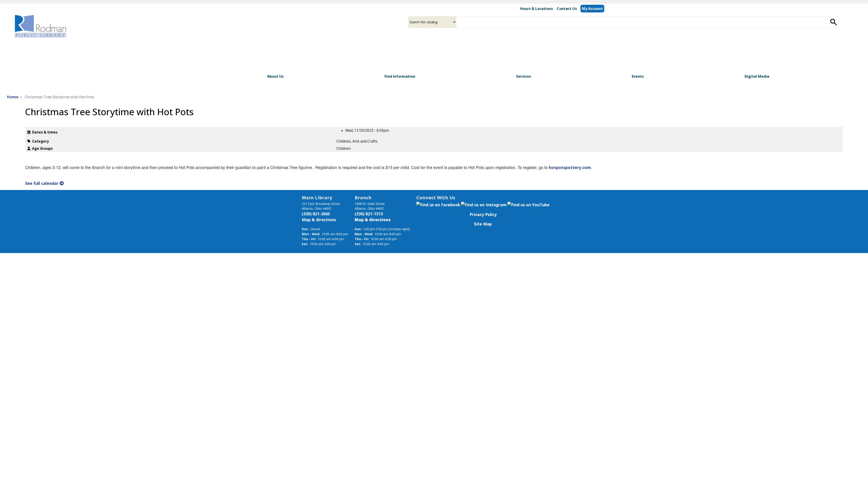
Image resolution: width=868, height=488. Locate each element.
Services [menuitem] (523, 76)
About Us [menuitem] (275, 76)
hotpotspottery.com (570, 167)
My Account (592, 8)
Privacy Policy (483, 214)
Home (12, 96)
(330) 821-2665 (316, 213)
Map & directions (319, 219)
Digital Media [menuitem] (757, 76)
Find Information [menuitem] (399, 76)
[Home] (40, 26)
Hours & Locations (536, 8)
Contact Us (567, 8)
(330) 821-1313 (369, 213)
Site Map (483, 224)
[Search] (834, 22)
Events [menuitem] (638, 76)
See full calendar (42, 183)
